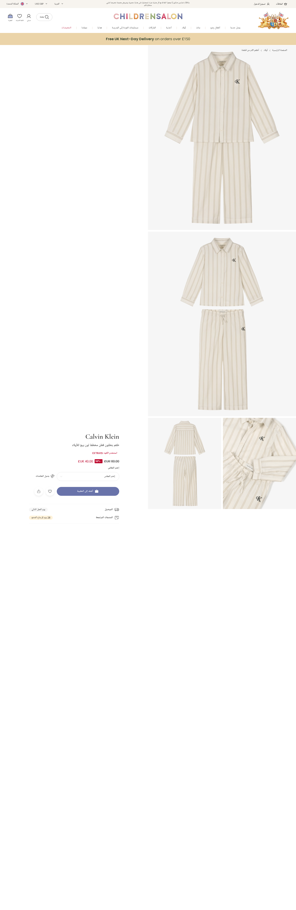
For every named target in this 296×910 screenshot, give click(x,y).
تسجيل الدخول (259, 3)
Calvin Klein (102, 436)
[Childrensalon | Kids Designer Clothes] (274, 20)
